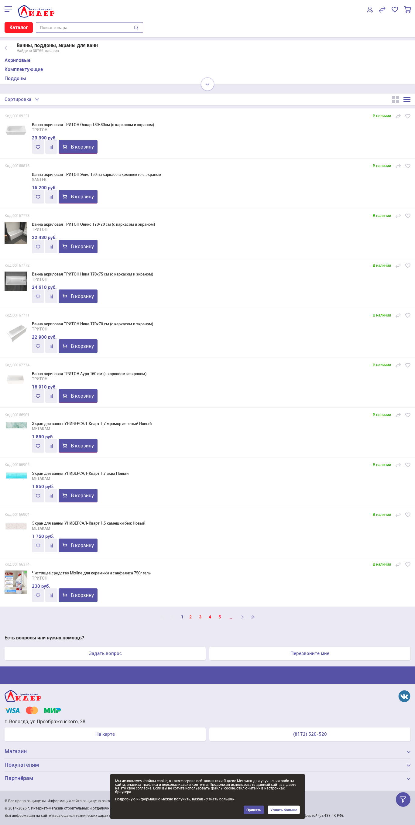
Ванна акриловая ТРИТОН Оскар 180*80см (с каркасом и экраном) (93, 124)
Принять (253, 809)
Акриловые (17, 60)
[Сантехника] (7, 48)
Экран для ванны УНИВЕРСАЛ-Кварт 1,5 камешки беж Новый (88, 523)
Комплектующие (24, 69)
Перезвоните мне (309, 653)
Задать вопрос (105, 653)
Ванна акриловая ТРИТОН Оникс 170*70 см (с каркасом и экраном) (93, 224)
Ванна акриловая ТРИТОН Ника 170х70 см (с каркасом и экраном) (92, 324)
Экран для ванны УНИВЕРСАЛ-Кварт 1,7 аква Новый (80, 473)
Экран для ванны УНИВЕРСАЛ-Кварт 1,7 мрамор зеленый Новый (92, 423)
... (230, 617)
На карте (105, 734)
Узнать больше (283, 809)
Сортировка (18, 99)
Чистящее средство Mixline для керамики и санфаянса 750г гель (91, 573)
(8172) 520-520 (310, 734)
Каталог (18, 27)
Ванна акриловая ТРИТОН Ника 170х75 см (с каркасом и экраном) (92, 274)
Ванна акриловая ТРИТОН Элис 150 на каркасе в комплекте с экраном (96, 174)
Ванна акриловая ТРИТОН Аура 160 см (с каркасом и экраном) (89, 373)
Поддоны (15, 78)
